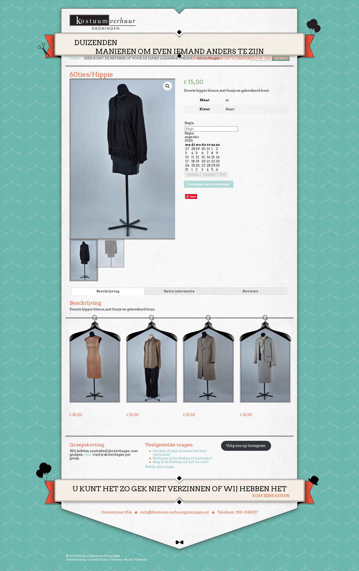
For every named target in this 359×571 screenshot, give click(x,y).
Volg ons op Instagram (246, 445)
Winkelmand (275, 37)
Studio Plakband (135, 559)
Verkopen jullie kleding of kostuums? (182, 458)
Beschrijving (107, 291)
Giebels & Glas (97, 559)
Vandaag (193, 174)
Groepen (202, 37)
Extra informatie (179, 291)
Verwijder (209, 174)
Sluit (222, 174)
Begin (189, 123)
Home (143, 37)
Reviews (250, 291)
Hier (88, 454)
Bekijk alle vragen (159, 467)
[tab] (108, 291)
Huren (182, 37)
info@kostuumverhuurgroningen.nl (174, 512)
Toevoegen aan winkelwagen (208, 184)
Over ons (225, 37)
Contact (247, 37)
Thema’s (162, 37)
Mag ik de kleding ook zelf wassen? (181, 462)
